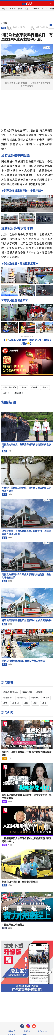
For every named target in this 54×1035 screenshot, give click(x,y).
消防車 (34, 387)
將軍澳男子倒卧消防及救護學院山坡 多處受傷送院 (27, 620)
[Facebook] (22, 1026)
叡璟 (5, 703)
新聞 (4, 928)
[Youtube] (34, 1026)
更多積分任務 (40, 1010)
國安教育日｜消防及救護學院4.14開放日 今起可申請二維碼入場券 (26, 533)
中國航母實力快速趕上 (13, 924)
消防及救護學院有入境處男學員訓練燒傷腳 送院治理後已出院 (26, 576)
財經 (4, 758)
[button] (3, 3)
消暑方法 (16, 703)
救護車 (45, 387)
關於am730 (42, 1031)
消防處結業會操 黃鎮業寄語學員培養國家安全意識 (26, 446)
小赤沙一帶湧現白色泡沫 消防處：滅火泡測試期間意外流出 (26, 489)
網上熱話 (35, 697)
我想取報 (27, 1031)
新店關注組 (22, 697)
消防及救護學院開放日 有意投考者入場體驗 (23, 661)
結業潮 (39, 692)
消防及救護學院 (10, 387)
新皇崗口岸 (8, 697)
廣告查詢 (11, 1031)
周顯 (44, 703)
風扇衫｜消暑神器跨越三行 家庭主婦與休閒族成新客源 (27, 753)
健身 (27, 703)
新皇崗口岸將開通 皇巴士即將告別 (20, 881)
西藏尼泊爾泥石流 (11, 692)
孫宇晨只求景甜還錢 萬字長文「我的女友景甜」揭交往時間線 (27, 797)
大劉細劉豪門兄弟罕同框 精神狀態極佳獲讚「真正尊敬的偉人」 (27, 840)
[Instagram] (28, 1026)
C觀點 (46, 697)
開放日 (6, 393)
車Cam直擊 (27, 692)
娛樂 (4, 802)
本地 (3, 28)
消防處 (24, 387)
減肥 (35, 703)
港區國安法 (19, 393)
